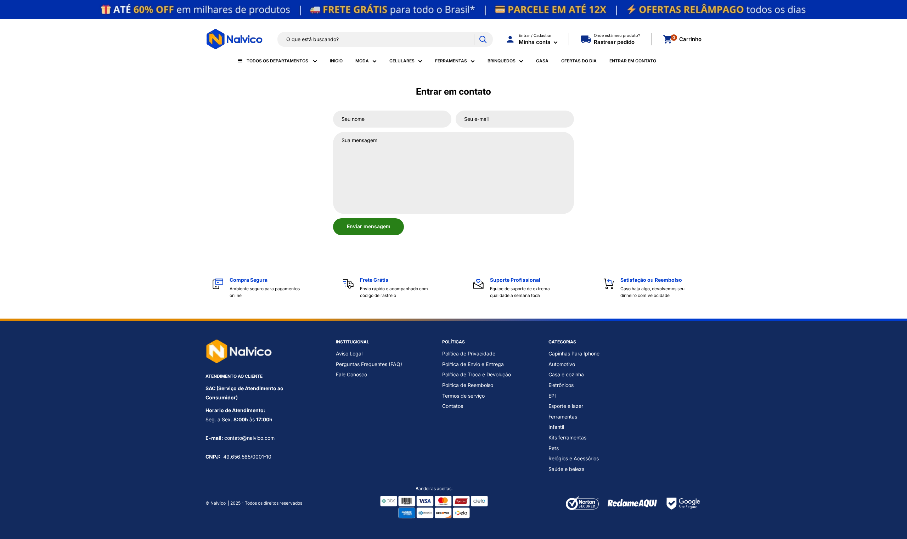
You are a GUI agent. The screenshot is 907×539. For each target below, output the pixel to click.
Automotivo (561, 364)
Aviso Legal (349, 353)
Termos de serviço (463, 396)
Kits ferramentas (567, 437)
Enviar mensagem (368, 226)
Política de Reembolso (467, 385)
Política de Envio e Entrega (473, 364)
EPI (552, 396)
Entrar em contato (632, 60)
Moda (362, 60)
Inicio (336, 60)
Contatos (452, 406)
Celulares (402, 60)
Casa (542, 60)
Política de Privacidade (468, 353)
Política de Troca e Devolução (476, 374)
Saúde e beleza (566, 469)
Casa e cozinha (566, 374)
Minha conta (535, 42)
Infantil (556, 427)
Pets (553, 448)
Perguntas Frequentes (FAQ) (369, 364)
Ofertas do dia (579, 60)
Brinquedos (502, 60)
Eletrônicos (561, 385)
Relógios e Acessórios (573, 458)
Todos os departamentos (278, 60)
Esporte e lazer (565, 406)
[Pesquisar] (482, 39)
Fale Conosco (351, 374)
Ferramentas (451, 60)
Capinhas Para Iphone (573, 353)
